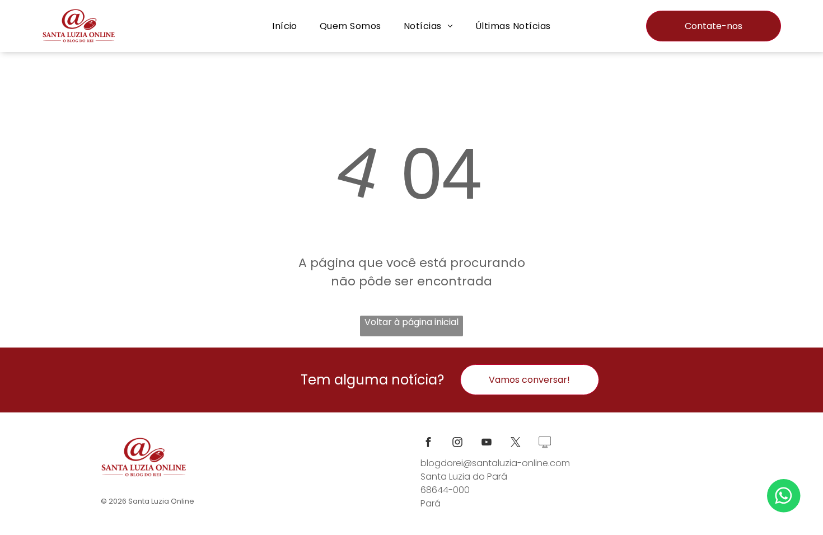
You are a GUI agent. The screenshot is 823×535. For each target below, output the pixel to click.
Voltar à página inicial (411, 322)
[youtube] (486, 443)
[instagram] (457, 443)
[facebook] (428, 443)
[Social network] (545, 443)
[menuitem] (284, 26)
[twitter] (515, 443)
